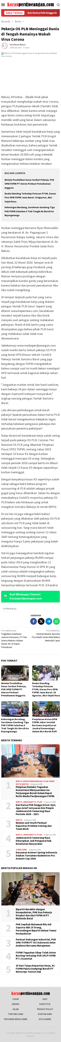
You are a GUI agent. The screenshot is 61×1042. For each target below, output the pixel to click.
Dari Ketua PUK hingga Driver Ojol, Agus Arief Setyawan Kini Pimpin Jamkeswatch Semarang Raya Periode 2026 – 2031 (36, 810)
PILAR (45, 781)
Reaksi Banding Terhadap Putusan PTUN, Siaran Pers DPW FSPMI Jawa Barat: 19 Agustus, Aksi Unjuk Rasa (30, 197)
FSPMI (16, 999)
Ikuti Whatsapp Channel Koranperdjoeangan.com (26, 596)
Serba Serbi (21, 849)
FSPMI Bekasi (9, 608)
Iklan (16, 1009)
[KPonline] (30, 4)
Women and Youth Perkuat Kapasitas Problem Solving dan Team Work (34, 825)
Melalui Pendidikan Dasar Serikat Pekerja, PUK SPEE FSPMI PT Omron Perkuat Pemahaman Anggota (29, 183)
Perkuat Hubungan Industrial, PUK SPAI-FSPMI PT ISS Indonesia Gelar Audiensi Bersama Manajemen (36, 942)
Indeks (15, 1004)
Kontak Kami (45, 1014)
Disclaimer (45, 1019)
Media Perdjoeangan (33, 781)
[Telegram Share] (48, 621)
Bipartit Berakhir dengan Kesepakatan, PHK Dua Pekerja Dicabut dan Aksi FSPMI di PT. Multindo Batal (34, 914)
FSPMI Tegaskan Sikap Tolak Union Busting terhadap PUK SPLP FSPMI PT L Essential (36, 955)
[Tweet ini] (41, 621)
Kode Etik (44, 1004)
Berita (19, 781)
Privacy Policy (45, 1009)
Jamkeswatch (29, 802)
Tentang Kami (15, 1014)
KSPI (45, 999)
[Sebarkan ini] (33, 621)
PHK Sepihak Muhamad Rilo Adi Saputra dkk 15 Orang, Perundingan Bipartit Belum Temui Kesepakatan (36, 929)
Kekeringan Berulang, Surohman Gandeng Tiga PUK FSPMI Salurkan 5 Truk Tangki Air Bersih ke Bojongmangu (30, 211)
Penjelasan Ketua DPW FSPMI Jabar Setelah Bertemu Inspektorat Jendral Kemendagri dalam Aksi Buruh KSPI (44, 725)
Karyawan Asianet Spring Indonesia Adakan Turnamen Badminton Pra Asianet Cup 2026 (36, 855)
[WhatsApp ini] (56, 621)
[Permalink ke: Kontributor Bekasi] (4, 45)
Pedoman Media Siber (15, 1019)
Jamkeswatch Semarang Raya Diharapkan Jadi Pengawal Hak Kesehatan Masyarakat (33, 840)
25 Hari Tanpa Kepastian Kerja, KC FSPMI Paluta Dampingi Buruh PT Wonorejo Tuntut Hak (35, 968)
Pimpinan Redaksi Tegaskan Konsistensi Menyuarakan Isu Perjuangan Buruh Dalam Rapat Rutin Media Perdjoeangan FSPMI (35, 792)
